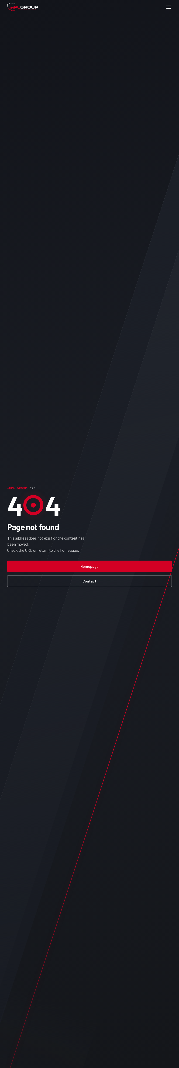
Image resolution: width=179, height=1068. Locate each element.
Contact (89, 581)
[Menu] (169, 7)
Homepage (89, 566)
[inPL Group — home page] (22, 7)
